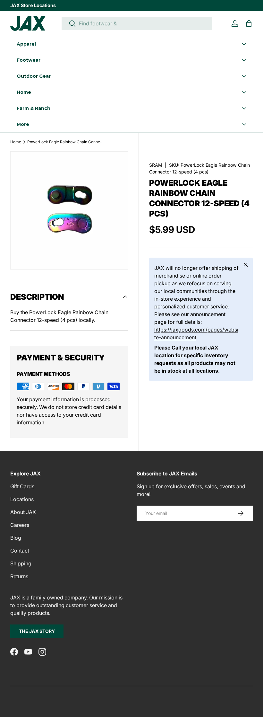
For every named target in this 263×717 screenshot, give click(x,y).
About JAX (23, 512)
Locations (22, 499)
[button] (249, 23)
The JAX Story (37, 631)
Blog (15, 538)
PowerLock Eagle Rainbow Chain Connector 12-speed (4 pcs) (65, 142)
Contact (19, 550)
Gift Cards (22, 486)
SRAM (155, 165)
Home (15, 142)
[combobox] (137, 23)
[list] (69, 210)
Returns (19, 576)
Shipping (20, 563)
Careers (19, 525)
